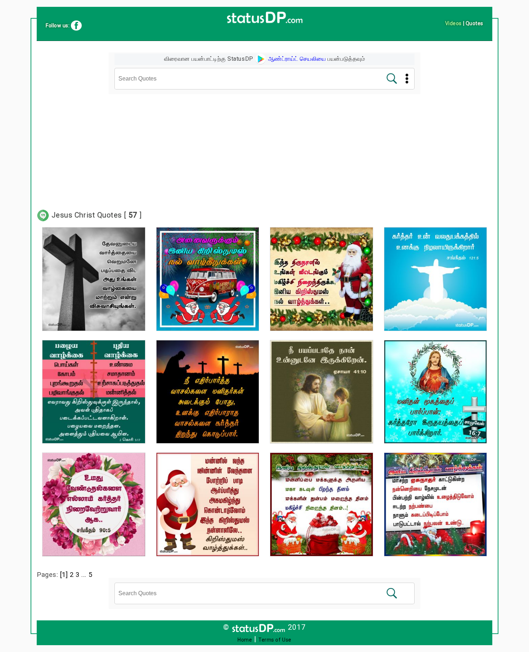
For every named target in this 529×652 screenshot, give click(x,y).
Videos (453, 23)
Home (245, 640)
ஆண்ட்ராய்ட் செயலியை (296, 58)
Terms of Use (274, 640)
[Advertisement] (264, 147)
